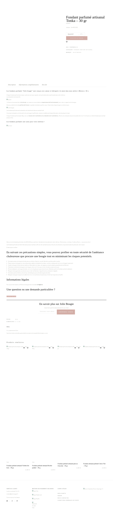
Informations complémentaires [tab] (29, 85)
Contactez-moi (11, 296)
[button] (66, 41)
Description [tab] (12, 85)
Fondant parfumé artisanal (83, 49)
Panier (60, 495)
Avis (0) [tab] (44, 85)
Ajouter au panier (76, 38)
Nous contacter (63, 497)
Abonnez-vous (66, 312)
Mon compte (62, 493)
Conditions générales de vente (68, 500)
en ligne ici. (40, 284)
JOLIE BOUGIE (77, 52)
